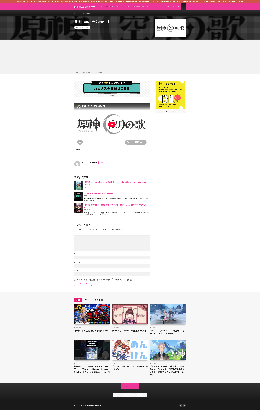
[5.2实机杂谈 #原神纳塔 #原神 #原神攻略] (78, 196)
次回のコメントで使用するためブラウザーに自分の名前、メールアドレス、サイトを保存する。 (104, 280)
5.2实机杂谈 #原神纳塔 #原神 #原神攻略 (98, 193)
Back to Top (130, 387)
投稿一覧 (102, 162)
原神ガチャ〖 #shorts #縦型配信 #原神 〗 (129, 331)
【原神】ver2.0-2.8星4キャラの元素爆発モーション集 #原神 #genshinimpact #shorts (116, 182)
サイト (76, 270)
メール (77, 262)
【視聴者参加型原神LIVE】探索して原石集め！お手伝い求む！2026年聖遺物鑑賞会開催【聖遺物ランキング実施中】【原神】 (167, 370)
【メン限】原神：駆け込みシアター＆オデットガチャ (130, 367)
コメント (77, 233)
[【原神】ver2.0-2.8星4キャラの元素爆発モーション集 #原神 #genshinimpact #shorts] (78, 185)
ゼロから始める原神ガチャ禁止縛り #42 (91, 331)
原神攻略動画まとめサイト (94, 405)
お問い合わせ (86, 13)
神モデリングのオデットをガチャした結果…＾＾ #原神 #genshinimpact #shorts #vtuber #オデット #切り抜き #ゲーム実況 (92, 369)
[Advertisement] (130, 56)
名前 (76, 253)
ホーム (76, 13)
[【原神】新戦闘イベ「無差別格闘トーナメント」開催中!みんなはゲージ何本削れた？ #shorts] (78, 208)
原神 (87, 27)
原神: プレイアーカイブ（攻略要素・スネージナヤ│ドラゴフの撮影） (167, 332)
